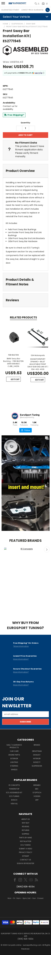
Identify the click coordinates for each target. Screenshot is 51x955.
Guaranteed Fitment (10, 10)
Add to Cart (15, 379)
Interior (37, 758)
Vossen (37, 796)
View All (14, 803)
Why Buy (25, 823)
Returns (25, 830)
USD (25, 906)
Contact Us (25, 859)
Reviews (25, 826)
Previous (3, 549)
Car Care (14, 751)
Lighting (14, 762)
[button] (43, 3)
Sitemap (25, 856)
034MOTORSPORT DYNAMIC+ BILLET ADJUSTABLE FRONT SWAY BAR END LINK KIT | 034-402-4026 (37, 364)
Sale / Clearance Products (14, 746)
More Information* (21, 659)
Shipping (25, 834)
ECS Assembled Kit (14, 792)
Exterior (14, 758)
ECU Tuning (26, 845)
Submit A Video (25, 848)
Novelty (36, 762)
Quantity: (25, 122)
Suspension (37, 766)
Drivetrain (37, 751)
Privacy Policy (25, 852)
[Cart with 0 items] (46, 3)
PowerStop (14, 789)
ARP (36, 800)
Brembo (36, 785)
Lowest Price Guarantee (32, 10)
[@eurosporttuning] (15, 416)
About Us (25, 819)
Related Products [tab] (23, 317)
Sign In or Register (25, 863)
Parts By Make (25, 837)
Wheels (14, 769)
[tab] (25, 171)
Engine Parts (14, 755)
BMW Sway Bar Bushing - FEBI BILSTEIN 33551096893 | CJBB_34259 (13, 362)
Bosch (14, 800)
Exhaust (37, 755)
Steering (14, 766)
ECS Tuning (14, 796)
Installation (25, 841)
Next (47, 549)
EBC (37, 789)
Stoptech (37, 792)
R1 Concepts (14, 785)
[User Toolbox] (38, 3)
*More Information (21, 646)
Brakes (37, 745)
